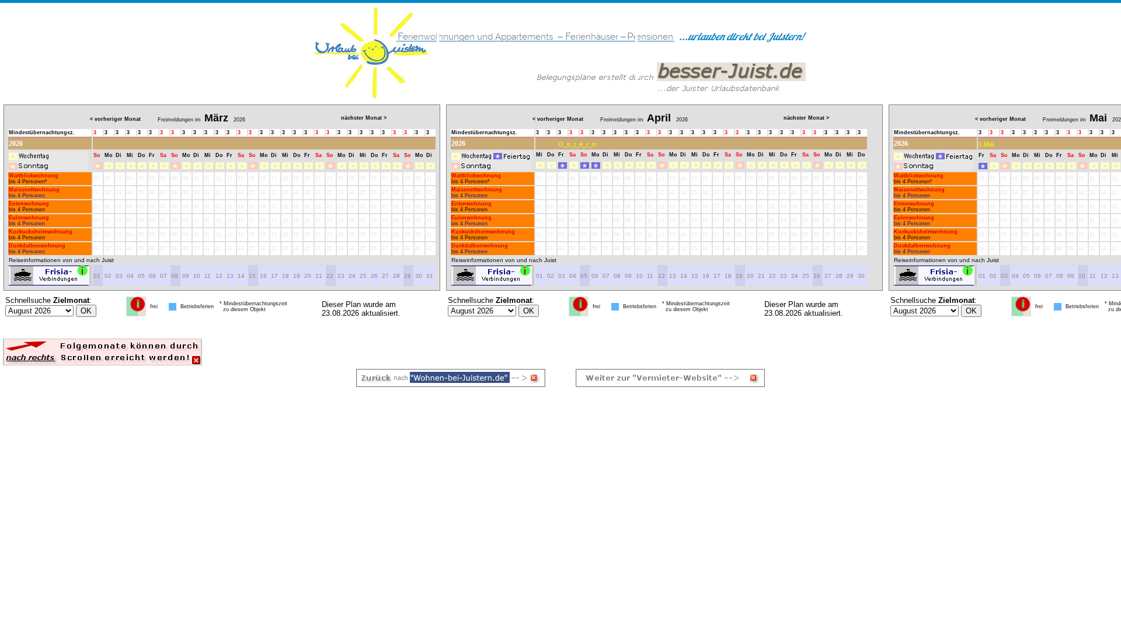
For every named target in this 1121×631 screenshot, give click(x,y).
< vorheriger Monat (115, 119)
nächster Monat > (364, 118)
